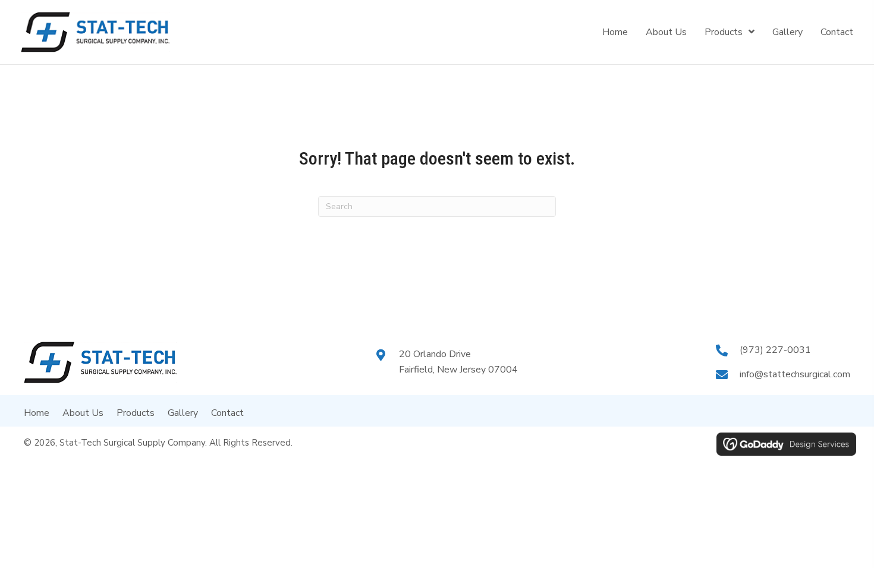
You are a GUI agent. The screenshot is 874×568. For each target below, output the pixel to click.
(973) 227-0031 (775, 349)
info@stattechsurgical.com (795, 374)
